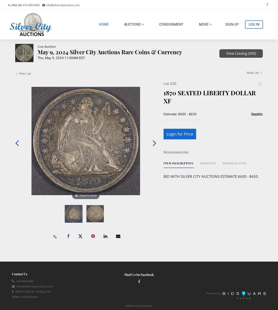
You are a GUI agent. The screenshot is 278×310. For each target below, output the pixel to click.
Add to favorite (260, 84)
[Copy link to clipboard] (55, 236)
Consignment (171, 24)
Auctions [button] (133, 24)
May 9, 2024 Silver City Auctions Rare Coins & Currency (110, 52)
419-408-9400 (31, 5)
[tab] (179, 165)
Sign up (232, 24)
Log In (254, 24)
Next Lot (253, 72)
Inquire (257, 114)
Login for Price (180, 134)
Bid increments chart (176, 152)
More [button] (204, 24)
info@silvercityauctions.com (63, 5)
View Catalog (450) (241, 53)
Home (104, 24)
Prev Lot (24, 73)
